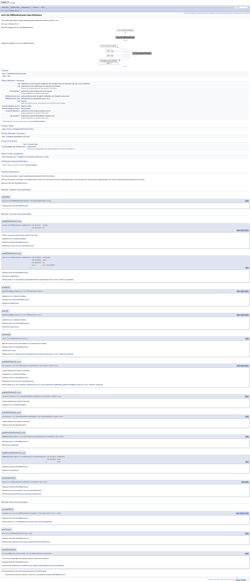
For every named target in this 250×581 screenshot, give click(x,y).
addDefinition (25, 84)
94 (13, 206)
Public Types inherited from (20, 165)
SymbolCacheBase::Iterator (11, 106)
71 (13, 441)
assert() (12, 246)
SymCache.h (22, 425)
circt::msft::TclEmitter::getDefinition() (24, 384)
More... (58, 20)
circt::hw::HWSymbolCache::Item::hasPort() (26, 522)
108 (14, 299)
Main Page (5, 7)
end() (40, 565)
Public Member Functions (194, 13)
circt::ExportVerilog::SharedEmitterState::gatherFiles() (30, 279)
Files (42, 7)
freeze (23, 101)
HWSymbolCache (14, 10)
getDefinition (25, 91)
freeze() (25, 542)
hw (6, 10)
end (22, 108)
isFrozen (30, 144)
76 (13, 347)
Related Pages (15, 7)
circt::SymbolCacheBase (37, 121)
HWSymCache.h (13, 24)
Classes (35, 7)
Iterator (9, 129)
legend (125, 40)
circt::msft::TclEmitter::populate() (62, 279)
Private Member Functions (214, 13)
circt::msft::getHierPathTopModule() (50, 384)
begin (23, 106)
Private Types (204, 13)
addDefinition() (17, 542)
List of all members (245, 13)
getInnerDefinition (27, 96)
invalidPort (86, 84)
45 (13, 425)
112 (14, 323)
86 (13, 538)
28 (12, 183)
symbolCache (23, 129)
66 (13, 467)
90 (13, 562)
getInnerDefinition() (18, 494)
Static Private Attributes (234, 13)
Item (8, 76)
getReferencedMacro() (69, 384)
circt (2, 10)
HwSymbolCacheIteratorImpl (16, 73)
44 (13, 272)
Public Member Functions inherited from (24, 121)
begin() (35, 565)
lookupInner (10, 136)
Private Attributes (224, 13)
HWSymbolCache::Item (12, 96)
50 (13, 242)
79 (13, 518)
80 (13, 487)
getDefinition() (33, 542)
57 (13, 377)
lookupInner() (14, 445)
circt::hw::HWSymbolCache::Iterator (17, 201)
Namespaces (25, 7)
